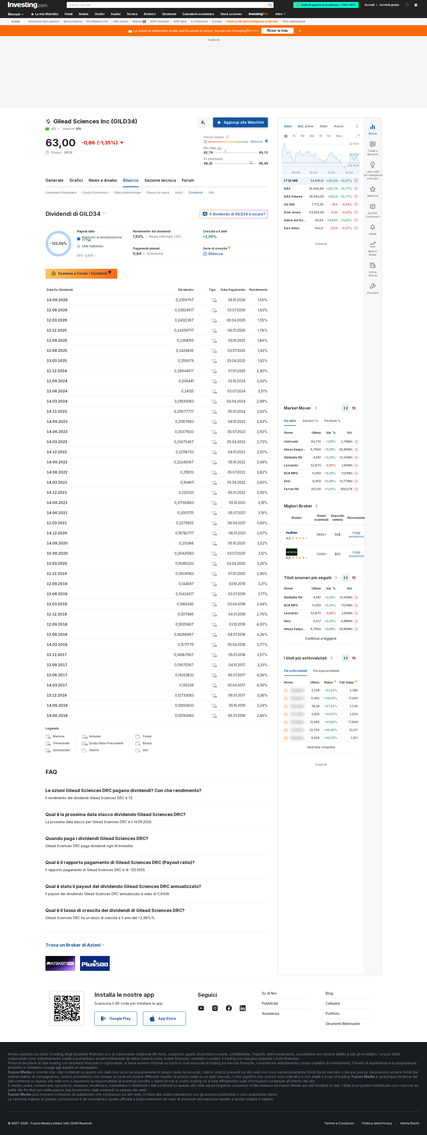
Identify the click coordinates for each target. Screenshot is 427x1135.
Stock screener (231, 14)
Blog (329, 993)
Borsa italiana (73, 21)
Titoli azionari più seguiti (307, 577)
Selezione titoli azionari (44, 21)
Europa (217, 21)
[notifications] (407, 4)
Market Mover (297, 408)
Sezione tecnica (160, 180)
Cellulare (333, 1003)
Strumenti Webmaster (343, 1024)
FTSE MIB (291, 180)
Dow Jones (292, 212)
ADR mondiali (159, 21)
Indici (179, 192)
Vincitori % (310, 421)
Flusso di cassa (158, 192)
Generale (54, 180)
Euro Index (291, 228)
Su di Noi (269, 993)
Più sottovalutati (295, 671)
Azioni (15, 21)
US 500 (289, 204)
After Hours (120, 21)
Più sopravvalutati (326, 671)
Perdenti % (332, 421)
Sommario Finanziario (61, 192)
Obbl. (324, 126)
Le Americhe (199, 21)
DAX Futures (293, 196)
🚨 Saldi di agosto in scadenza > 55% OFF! (326, 5)
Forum (188, 180)
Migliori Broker (298, 505)
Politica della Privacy (377, 1123)
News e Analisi (103, 180)
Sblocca (256, 141)
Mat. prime (306, 126)
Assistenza (270, 1013)
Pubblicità (270, 1003)
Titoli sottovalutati (293, 21)
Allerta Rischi (409, 1123)
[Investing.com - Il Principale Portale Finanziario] (27, 4)
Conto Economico (95, 192)
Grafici (76, 180)
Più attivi (290, 421)
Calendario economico (198, 14)
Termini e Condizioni (339, 1123)
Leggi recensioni (356, 534)
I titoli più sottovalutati (305, 658)
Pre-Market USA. (97, 21)
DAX (287, 188)
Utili (211, 192)
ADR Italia (180, 21)
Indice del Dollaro (297, 220)
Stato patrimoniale (127, 192)
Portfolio (333, 1013)
